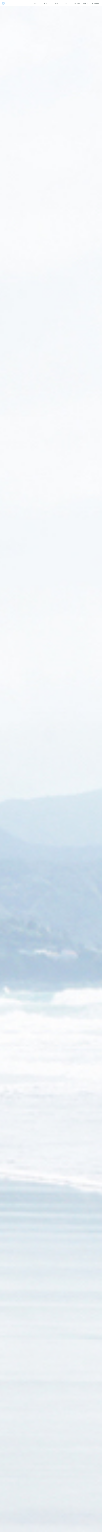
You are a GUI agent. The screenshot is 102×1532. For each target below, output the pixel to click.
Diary (66, 3)
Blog (56, 3)
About (85, 3)
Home (36, 3)
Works (46, 3)
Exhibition (76, 3)
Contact (95, 3)
